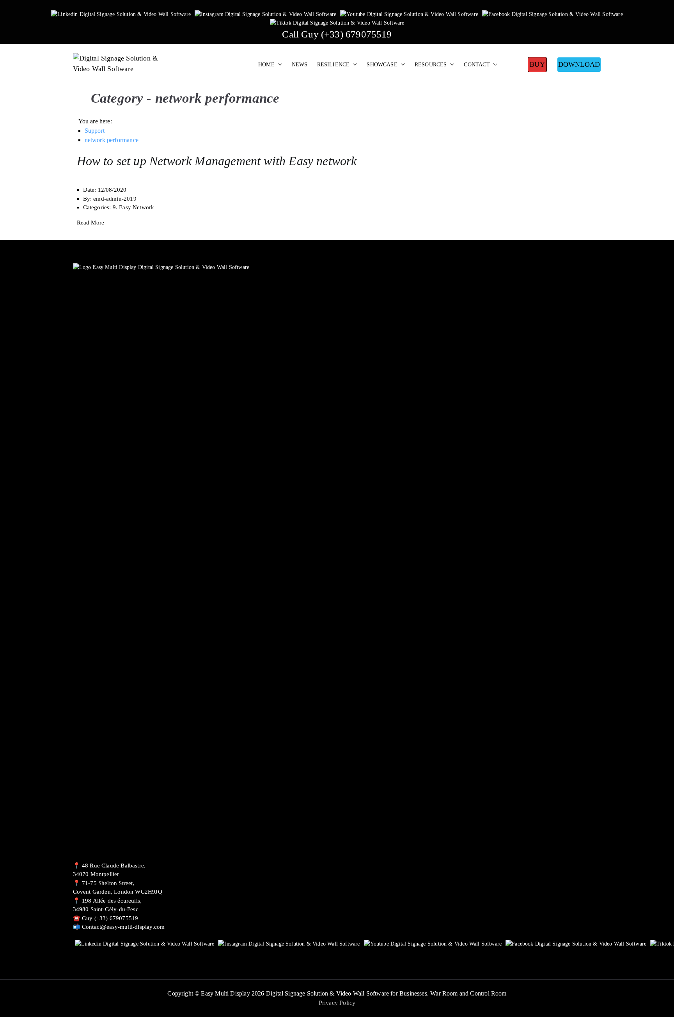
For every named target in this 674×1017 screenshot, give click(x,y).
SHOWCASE (382, 64)
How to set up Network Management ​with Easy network (217, 161)
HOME (266, 64)
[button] (278, 65)
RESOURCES (431, 64)
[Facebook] (552, 14)
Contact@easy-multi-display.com (123, 927)
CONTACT (477, 64)
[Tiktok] (337, 22)
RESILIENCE (333, 64)
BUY (537, 64)
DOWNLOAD (579, 64)
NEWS (300, 64)
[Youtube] (409, 14)
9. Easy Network (133, 207)
